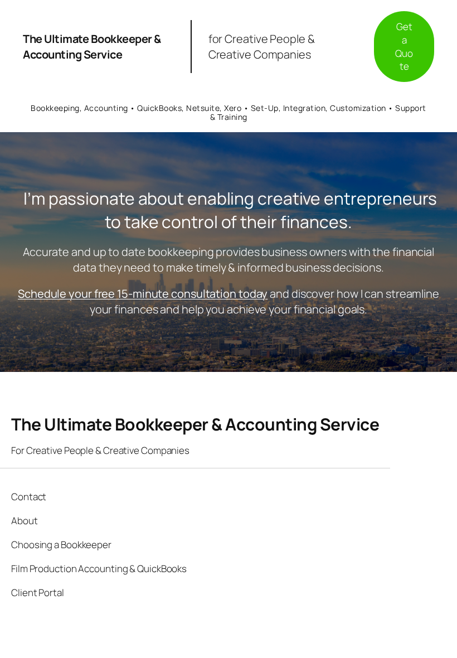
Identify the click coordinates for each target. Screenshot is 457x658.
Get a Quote (404, 46)
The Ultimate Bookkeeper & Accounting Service (92, 46)
